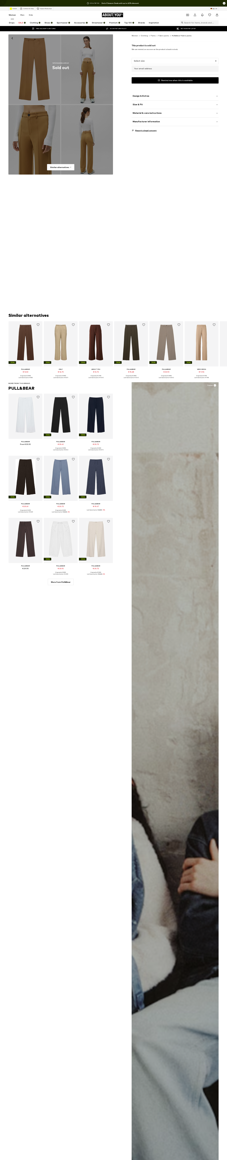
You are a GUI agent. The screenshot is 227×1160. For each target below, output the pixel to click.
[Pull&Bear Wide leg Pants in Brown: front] (34, 69)
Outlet (14, 8)
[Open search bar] (181, 22)
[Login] (195, 15)
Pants (153, 36)
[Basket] (217, 15)
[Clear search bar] (216, 23)
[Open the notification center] (202, 15)
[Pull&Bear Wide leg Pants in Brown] (34, 140)
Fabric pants (163, 36)
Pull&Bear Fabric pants (182, 36)
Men (22, 15)
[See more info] (25, 379)
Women (12, 15)
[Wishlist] (209, 15)
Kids (31, 15)
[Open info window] (224, 3)
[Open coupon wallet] (187, 15)
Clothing (144, 36)
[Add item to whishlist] (38, 324)
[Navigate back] (12, 38)
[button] (175, 61)
